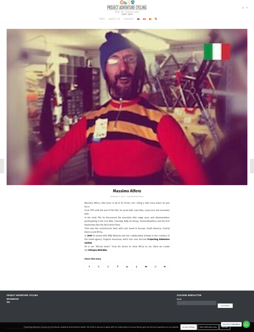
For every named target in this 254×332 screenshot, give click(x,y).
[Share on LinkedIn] (127, 266)
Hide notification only (208, 327)
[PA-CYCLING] (127, 8)
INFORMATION (13, 299)
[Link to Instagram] (243, 8)
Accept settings (189, 327)
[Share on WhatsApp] (108, 266)
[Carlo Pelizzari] (2, 166)
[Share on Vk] (146, 266)
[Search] (155, 19)
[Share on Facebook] (89, 266)
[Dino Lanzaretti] (252, 166)
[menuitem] (102, 19)
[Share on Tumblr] (136, 266)
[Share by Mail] (164, 266)
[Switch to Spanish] (150, 19)
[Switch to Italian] (144, 19)
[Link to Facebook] (247, 8)
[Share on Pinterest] (117, 266)
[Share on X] (98, 266)
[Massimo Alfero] (127, 107)
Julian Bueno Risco (136, 196)
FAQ (8, 302)
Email (179, 299)
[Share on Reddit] (155, 266)
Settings (225, 327)
